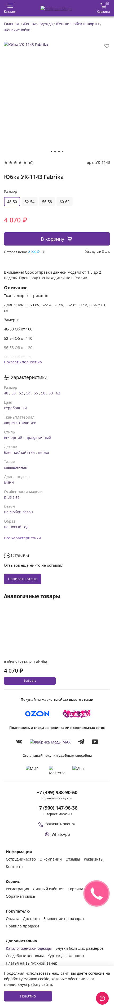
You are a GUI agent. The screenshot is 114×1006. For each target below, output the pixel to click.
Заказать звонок (61, 823)
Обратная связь (20, 896)
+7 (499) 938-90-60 (57, 792)
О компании (51, 859)
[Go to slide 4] (62, 151)
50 (13, 392)
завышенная (15, 467)
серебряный (15, 407)
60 (51, 392)
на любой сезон (18, 511)
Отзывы (72, 859)
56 (36, 392)
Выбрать (30, 681)
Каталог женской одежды (29, 948)
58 (43, 392)
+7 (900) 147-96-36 (57, 808)
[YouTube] (95, 741)
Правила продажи (22, 925)
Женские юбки (17, 29)
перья (43, 452)
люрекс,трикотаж (20, 422)
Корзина (75, 888)
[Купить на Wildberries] (77, 714)
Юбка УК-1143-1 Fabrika (25, 661)
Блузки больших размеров (79, 948)
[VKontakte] (19, 741)
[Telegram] (81, 741)
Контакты (14, 866)
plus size (12, 497)
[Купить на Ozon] (37, 714)
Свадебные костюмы (25, 955)
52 (21, 392)
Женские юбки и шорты (77, 23)
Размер (10, 191)
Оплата (12, 918)
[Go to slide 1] (51, 151)
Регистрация (17, 888)
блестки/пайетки (19, 452)
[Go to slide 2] (55, 151)
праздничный (38, 437)
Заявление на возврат (63, 918)
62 (58, 392)
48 (6, 392)
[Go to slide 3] (59, 151)
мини (9, 482)
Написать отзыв (22, 578)
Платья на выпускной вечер (32, 963)
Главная (11, 23)
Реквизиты (93, 859)
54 (28, 392)
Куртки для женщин (65, 955)
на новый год (16, 526)
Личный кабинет (48, 888)
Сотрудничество (21, 859)
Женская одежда (38, 23)
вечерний (13, 437)
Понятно (28, 996)
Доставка (31, 918)
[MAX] (50, 742)
